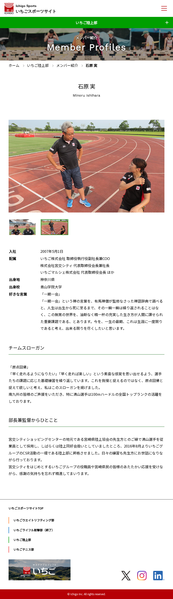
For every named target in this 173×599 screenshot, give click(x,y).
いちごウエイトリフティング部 (34, 520)
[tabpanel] (86, 166)
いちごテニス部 (24, 549)
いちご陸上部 (22, 540)
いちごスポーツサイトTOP (26, 508)
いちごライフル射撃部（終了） (34, 530)
